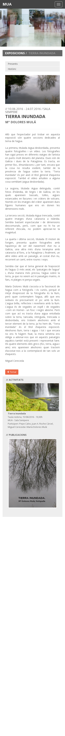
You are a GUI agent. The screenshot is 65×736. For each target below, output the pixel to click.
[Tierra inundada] (32, 441)
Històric (12, 69)
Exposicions (15, 53)
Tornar (12, 372)
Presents (13, 63)
